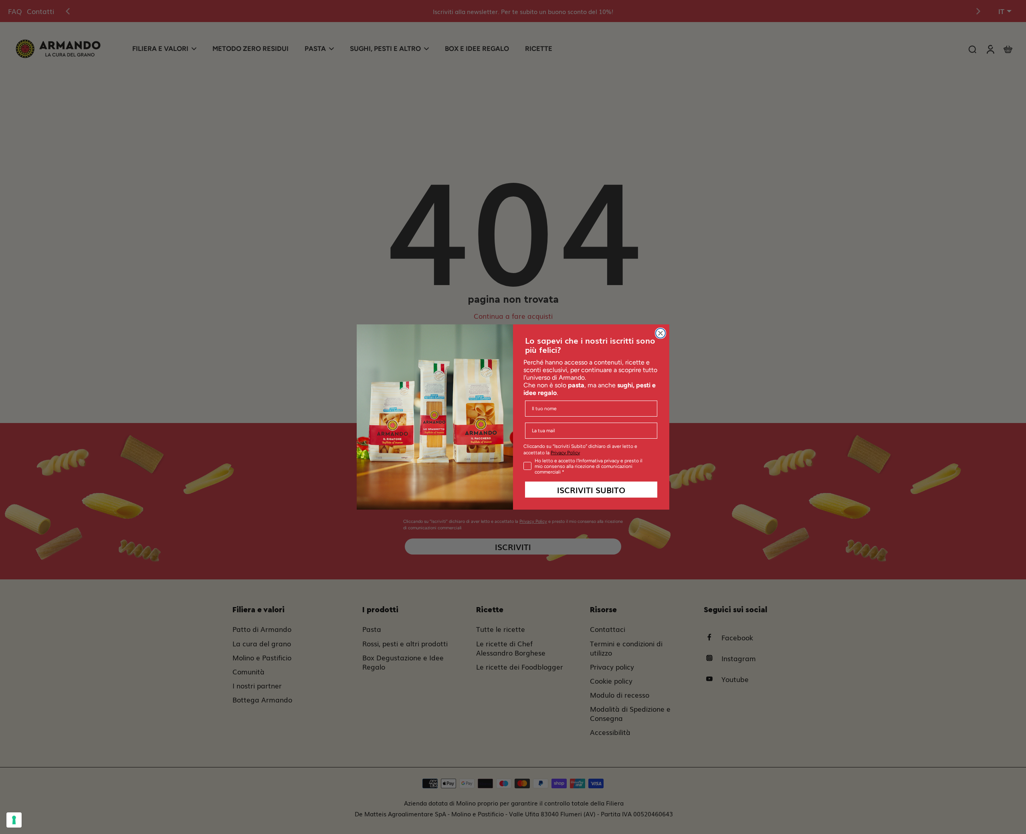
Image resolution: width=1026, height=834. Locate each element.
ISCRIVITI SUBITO (591, 490)
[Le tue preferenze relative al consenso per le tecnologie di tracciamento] (14, 820)
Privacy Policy (565, 452)
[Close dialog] (660, 333)
